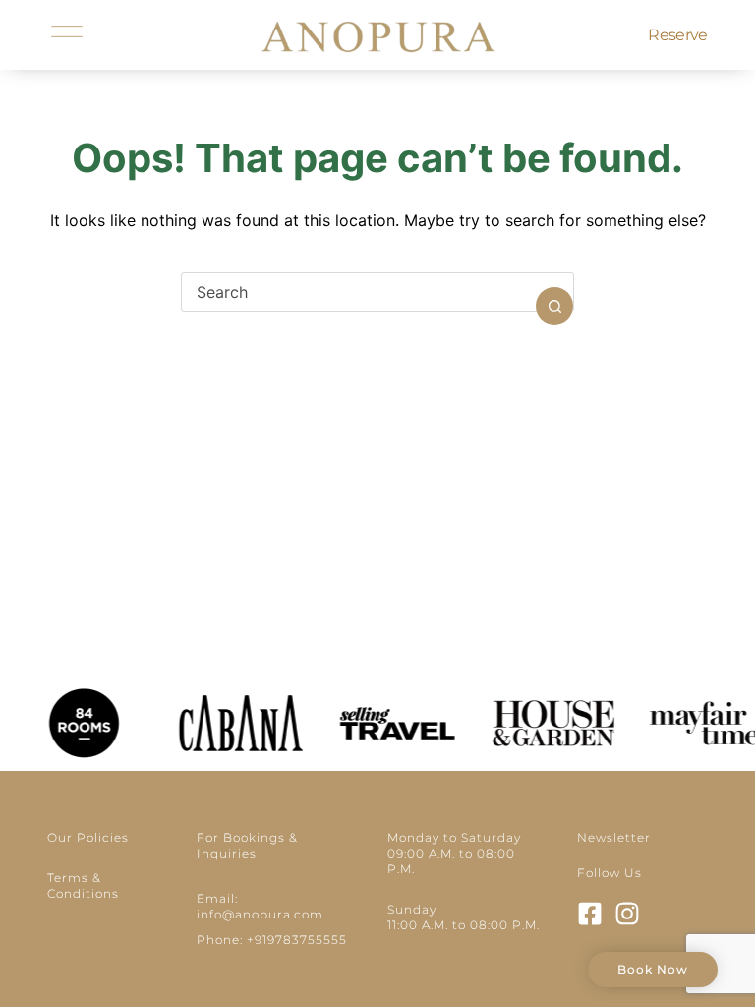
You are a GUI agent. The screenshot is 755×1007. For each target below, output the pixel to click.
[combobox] (359, 292)
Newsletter (614, 837)
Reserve (677, 35)
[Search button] (554, 306)
